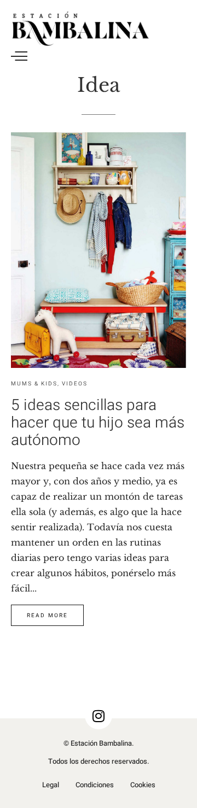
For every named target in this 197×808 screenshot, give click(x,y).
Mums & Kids (34, 383)
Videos (75, 383)
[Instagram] (98, 715)
